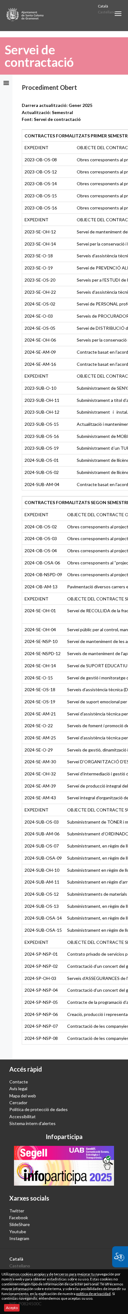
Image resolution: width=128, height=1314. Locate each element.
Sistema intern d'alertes (32, 1123)
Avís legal (18, 1088)
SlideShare (19, 1224)
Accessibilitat (22, 1116)
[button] (118, 14)
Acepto (12, 1307)
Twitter (16, 1210)
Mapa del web (22, 1095)
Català (103, 6)
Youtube (17, 1231)
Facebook (18, 1217)
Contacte (18, 1081)
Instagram (19, 1238)
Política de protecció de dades (38, 1109)
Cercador (18, 1102)
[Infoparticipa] (64, 1166)
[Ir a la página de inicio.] (25, 15)
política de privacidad (93, 1293)
